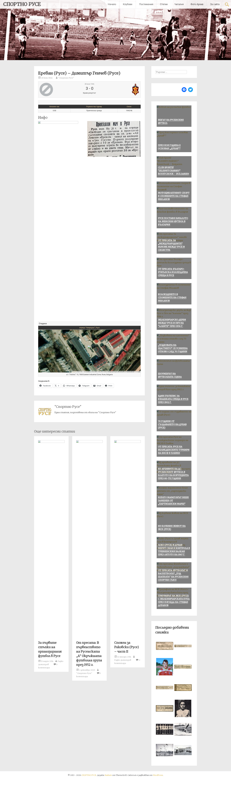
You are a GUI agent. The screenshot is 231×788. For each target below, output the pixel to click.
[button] (89, 348)
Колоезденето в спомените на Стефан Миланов (172, 297)
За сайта (215, 4)
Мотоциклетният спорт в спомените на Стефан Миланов (174, 196)
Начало (112, 4)
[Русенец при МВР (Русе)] (122, 89)
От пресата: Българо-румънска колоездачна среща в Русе (173, 272)
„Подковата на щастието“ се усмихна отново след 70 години (173, 348)
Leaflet (74, 371)
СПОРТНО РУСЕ (22, 4)
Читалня (179, 4)
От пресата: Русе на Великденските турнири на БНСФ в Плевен (173, 449)
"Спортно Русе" (66, 78)
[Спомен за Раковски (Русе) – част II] (127, 442)
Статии (164, 4)
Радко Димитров (122, 660)
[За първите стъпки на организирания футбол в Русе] (51, 442)
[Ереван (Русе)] (56, 89)
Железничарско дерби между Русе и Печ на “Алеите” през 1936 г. (172, 322)
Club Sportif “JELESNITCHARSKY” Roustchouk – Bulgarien (173, 170)
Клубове (127, 4)
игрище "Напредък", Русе (89, 328)
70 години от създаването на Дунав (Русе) (172, 424)
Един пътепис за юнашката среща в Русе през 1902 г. (173, 399)
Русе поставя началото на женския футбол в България (173, 221)
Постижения (146, 4)
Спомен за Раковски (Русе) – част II (126, 647)
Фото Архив (196, 4)
